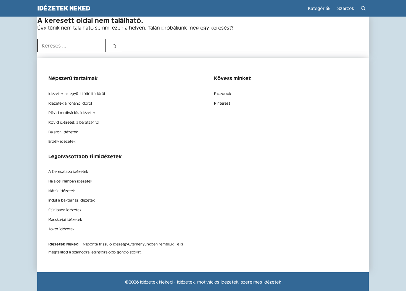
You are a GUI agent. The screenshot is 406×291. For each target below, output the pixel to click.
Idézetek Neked (63, 8)
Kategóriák (319, 8)
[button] (363, 8)
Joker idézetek (61, 228)
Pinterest (222, 103)
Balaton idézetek (63, 131)
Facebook (222, 93)
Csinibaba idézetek (64, 209)
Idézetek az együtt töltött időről (76, 93)
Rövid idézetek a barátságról (73, 122)
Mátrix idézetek (61, 190)
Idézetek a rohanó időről (70, 103)
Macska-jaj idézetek (65, 219)
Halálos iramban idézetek (70, 181)
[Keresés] (114, 46)
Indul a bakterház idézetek (71, 200)
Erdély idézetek (61, 141)
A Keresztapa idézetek (68, 171)
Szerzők (345, 8)
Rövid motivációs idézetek (72, 112)
